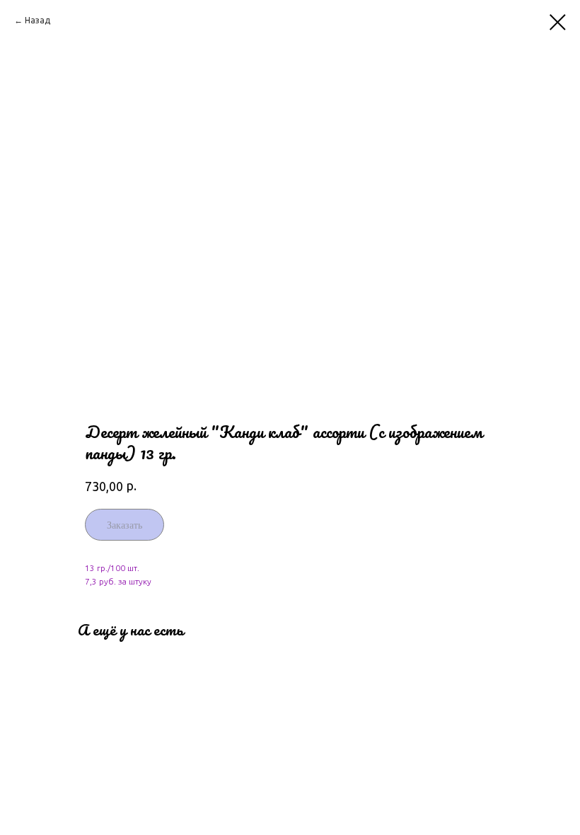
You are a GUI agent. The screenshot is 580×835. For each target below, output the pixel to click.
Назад (37, 20)
